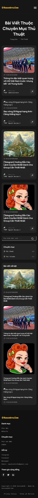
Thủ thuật (24, 39)
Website (5, 431)
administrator (13, 92)
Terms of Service (27, 494)
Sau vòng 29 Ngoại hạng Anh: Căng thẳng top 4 (18, 113)
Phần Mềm (5, 428)
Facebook (5, 458)
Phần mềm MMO (7, 441)
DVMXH (4, 444)
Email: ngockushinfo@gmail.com (15, 464)
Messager (5, 461)
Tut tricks (10, 256)
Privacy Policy (10, 494)
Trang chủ (13, 39)
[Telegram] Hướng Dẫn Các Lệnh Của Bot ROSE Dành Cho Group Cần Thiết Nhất (18, 165)
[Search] (32, 238)
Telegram (5, 455)
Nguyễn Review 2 (14, 123)
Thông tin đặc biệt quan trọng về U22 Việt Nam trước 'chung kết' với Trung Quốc (18, 81)
